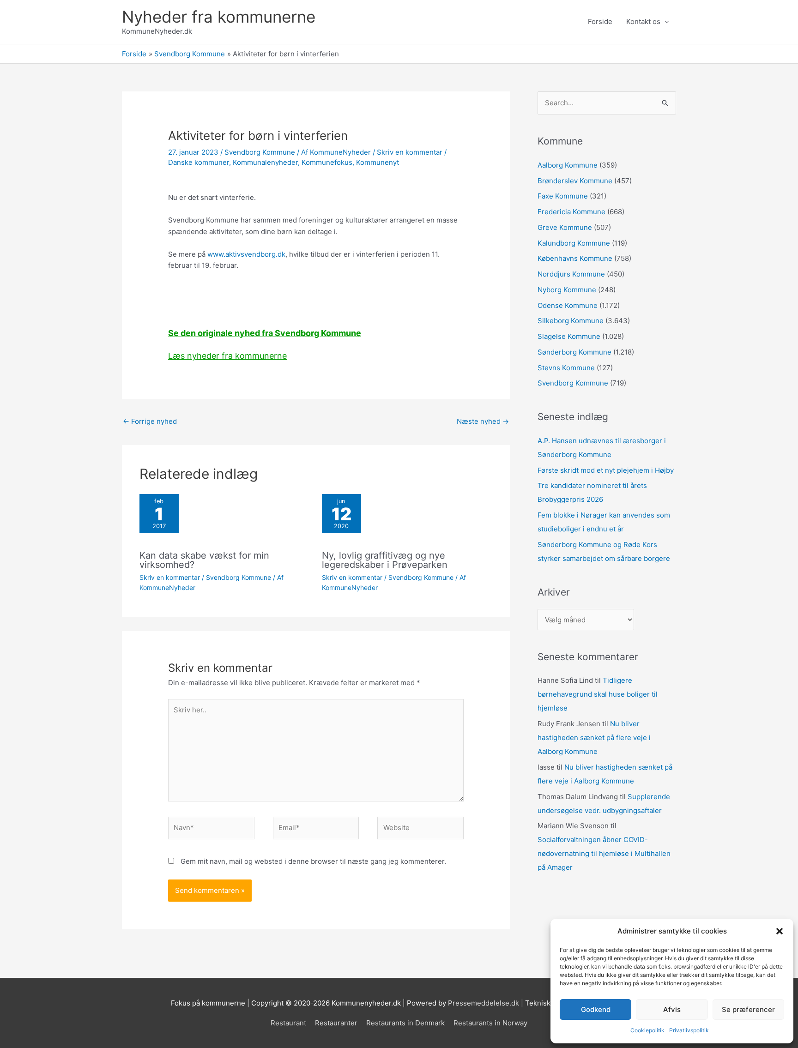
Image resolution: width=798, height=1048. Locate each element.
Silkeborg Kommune (571, 320)
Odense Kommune (568, 305)
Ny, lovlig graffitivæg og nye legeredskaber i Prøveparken (384, 560)
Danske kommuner (198, 162)
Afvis (672, 1009)
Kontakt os (643, 21)
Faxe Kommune (563, 196)
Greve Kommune (565, 227)
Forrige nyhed (150, 421)
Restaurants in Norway (490, 1022)
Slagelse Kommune (569, 336)
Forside (600, 21)
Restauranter (336, 1022)
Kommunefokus (327, 162)
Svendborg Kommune (259, 152)
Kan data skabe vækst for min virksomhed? (204, 560)
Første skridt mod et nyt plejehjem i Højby (606, 470)
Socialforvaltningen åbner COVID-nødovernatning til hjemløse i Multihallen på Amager (604, 853)
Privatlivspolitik (689, 1030)
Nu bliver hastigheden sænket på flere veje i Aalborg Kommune (594, 737)
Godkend (596, 1009)
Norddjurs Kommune (571, 274)
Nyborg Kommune (567, 289)
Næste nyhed (483, 421)
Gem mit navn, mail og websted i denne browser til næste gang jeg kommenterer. (313, 861)
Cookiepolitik (647, 1030)
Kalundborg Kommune (574, 243)
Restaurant (288, 1022)
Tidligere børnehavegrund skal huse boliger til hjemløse (598, 694)
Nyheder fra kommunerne (218, 16)
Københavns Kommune (575, 258)
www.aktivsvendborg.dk (246, 254)
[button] (779, 931)
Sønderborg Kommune (574, 352)
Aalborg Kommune (568, 165)
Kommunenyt (377, 162)
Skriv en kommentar (409, 152)
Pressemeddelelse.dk (483, 1003)
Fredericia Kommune (571, 211)
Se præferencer (748, 1009)
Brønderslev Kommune (575, 180)
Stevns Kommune (566, 367)
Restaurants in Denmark (405, 1022)
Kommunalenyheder (265, 162)
